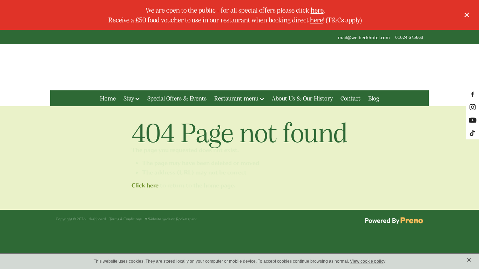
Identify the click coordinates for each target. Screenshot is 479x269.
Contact (350, 98)
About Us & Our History (302, 98)
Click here (144, 185)
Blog (373, 98)
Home (108, 98)
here (317, 10)
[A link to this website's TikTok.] (472, 132)
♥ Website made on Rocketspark (171, 219)
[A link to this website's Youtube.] (472, 119)
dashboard (97, 219)
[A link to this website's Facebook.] (472, 94)
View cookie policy (367, 261)
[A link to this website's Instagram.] (472, 107)
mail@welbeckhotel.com (364, 37)
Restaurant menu (237, 98)
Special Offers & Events (177, 98)
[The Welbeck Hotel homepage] (239, 67)
